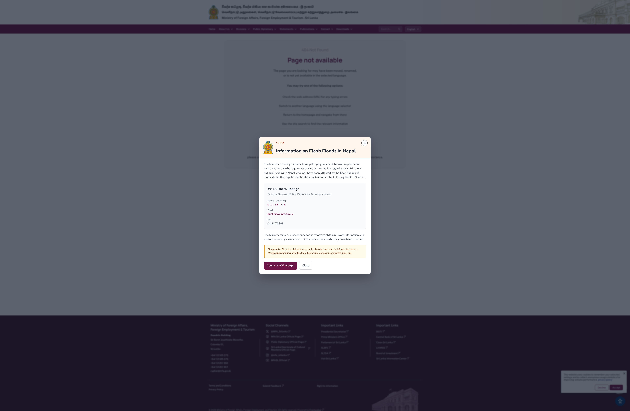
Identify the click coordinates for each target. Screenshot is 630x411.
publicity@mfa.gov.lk (280, 214)
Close (305, 265)
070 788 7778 (276, 204)
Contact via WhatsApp (280, 265)
